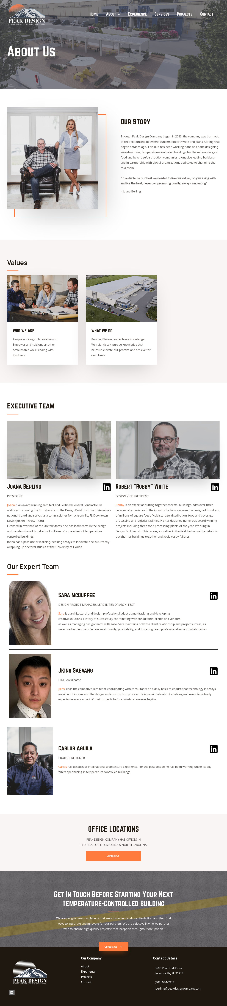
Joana (11, 505)
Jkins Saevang (75, 670)
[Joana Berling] (106, 487)
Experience (137, 14)
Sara (61, 613)
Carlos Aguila (75, 748)
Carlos (62, 767)
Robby (120, 505)
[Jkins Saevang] (213, 671)
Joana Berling (24, 486)
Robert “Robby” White (142, 486)
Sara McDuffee (76, 595)
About (111, 14)
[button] (118, 14)
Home (94, 14)
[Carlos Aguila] (213, 749)
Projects (184, 14)
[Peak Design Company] (26, 14)
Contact (206, 14)
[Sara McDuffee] (213, 595)
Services (162, 14)
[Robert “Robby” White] (215, 487)
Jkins (61, 689)
